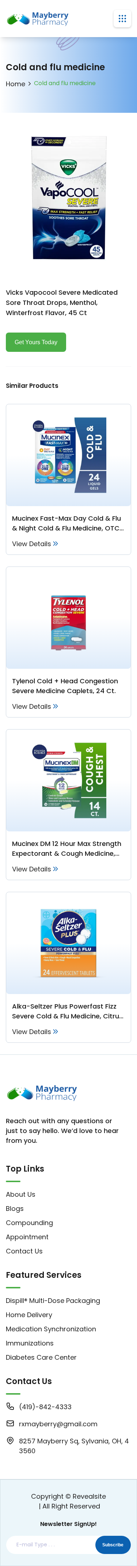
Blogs (15, 1208)
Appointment (27, 1236)
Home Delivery (29, 1314)
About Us (20, 1194)
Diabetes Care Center (41, 1357)
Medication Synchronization (51, 1329)
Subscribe (112, 1544)
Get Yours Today (36, 342)
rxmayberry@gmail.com (58, 1423)
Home (15, 83)
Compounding (29, 1222)
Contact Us (24, 1251)
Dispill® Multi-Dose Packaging (53, 1300)
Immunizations (30, 1343)
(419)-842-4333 (45, 1406)
